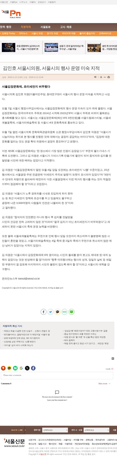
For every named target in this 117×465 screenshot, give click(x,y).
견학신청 (89, 440)
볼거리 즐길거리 (87, 33)
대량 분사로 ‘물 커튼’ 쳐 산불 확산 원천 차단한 (85, 337)
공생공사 (42, 2)
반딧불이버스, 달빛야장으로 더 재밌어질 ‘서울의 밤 (27, 334)
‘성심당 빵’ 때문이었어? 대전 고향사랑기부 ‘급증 (85, 331)
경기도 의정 (52, 33)
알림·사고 (42, 444)
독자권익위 (100, 440)
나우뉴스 (23, 2)
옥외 (59, 440)
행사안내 (52, 444)
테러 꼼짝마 (69, 340)
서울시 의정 (37, 33)
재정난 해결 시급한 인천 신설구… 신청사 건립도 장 (27, 331)
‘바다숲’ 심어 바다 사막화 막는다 (18, 345)
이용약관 (68, 444)
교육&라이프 (105, 33)
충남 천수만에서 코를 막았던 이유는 (80, 334)
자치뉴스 (23, 33)
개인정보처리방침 (82, 444)
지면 (49, 440)
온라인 (54, 440)
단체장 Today (8, 33)
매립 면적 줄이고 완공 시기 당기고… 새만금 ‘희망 (86, 343)
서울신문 (4, 2)
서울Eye (13, 2)
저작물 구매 (78, 440)
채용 (60, 444)
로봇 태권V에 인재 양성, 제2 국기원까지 (22, 338)
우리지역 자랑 (68, 33)
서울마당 (67, 440)
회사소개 (32, 444)
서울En (32, 2)
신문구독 (32, 440)
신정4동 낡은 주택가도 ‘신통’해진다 (20, 342)
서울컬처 (52, 2)
